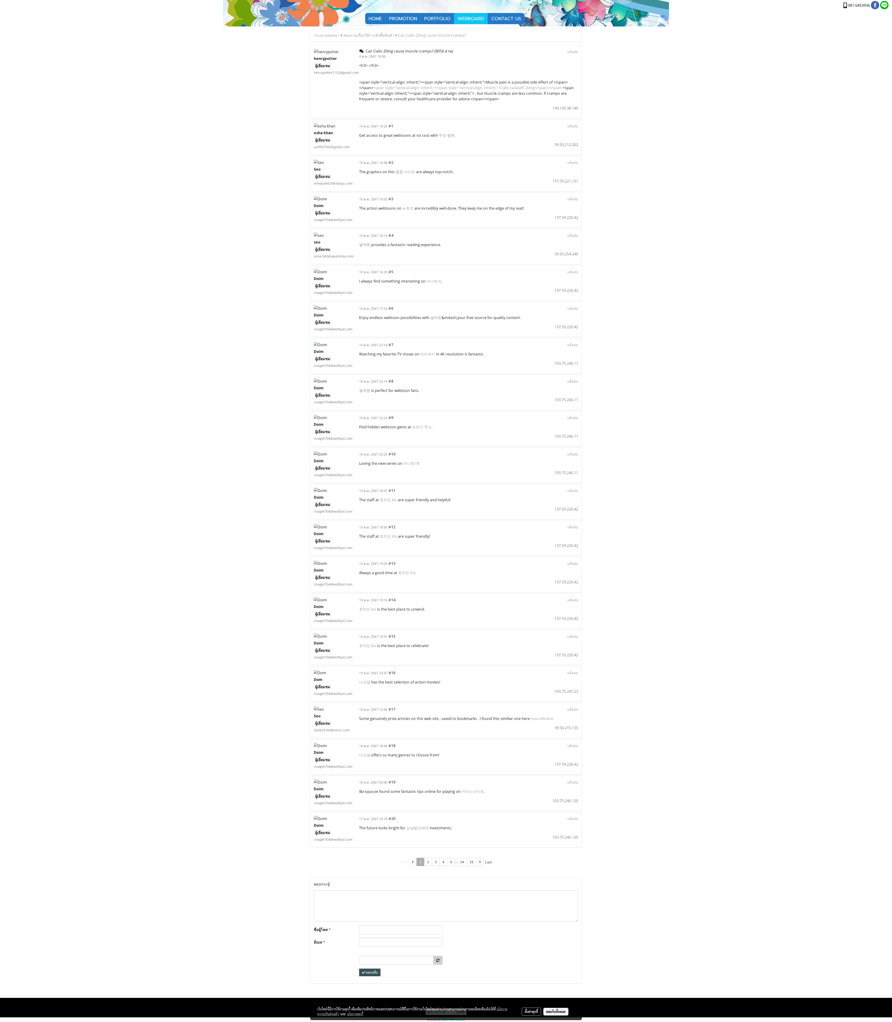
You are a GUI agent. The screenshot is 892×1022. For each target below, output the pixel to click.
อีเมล (319, 942)
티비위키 (427, 354)
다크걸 (364, 682)
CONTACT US (506, 18)
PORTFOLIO (437, 18)
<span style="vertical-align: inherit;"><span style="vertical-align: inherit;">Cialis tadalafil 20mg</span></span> (468, 87)
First (404, 861)
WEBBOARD (471, 18)
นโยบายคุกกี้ (355, 1014)
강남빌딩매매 (417, 827)
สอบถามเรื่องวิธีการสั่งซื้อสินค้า (368, 35)
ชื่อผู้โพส (322, 929)
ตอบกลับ (371, 972)
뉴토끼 (407, 208)
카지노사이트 (473, 791)
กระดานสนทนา (326, 35)
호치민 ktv (388, 499)
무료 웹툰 (447, 135)
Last (488, 861)
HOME (375, 18)
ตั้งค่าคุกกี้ (531, 1011)
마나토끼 (433, 281)
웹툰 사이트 (405, 171)
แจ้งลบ (572, 51)
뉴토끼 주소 (422, 427)
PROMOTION (403, 18)
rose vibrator (542, 718)
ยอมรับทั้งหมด (556, 1011)
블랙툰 (364, 244)
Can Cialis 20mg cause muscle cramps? (432, 35)
